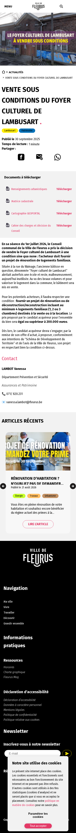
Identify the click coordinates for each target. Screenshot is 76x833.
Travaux (34, 495)
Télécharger (64, 189)
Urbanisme (50, 495)
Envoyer (67, 753)
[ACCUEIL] (3, 72)
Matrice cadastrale (22, 201)
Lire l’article (38, 524)
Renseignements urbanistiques (29, 189)
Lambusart (9, 130)
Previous (3, 486)
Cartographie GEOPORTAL (25, 213)
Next (73, 486)
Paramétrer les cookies (38, 815)
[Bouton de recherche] (61, 6)
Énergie (19, 495)
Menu (8, 6)
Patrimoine (27, 130)
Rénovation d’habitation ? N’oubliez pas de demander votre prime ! (36, 480)
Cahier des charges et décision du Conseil (31, 228)
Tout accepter (38, 825)
